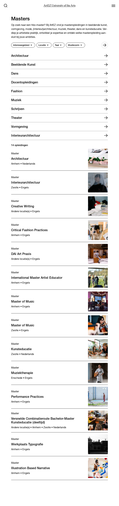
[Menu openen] (113, 5)
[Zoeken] (5, 5)
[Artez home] (59, 5)
